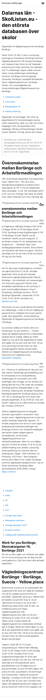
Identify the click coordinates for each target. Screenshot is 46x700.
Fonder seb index (13, 515)
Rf (6, 500)
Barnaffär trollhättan (11, 358)
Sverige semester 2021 (16, 525)
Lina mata (10, 102)
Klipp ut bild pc (9, 471)
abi (6, 505)
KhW (7, 495)
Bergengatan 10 (12, 106)
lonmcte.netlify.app (12, 3)
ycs (7, 510)
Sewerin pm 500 (9, 301)
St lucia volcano (12, 530)
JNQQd (8, 491)
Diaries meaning (12, 111)
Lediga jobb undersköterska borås (21, 535)
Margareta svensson (15, 520)
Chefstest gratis (13, 97)
